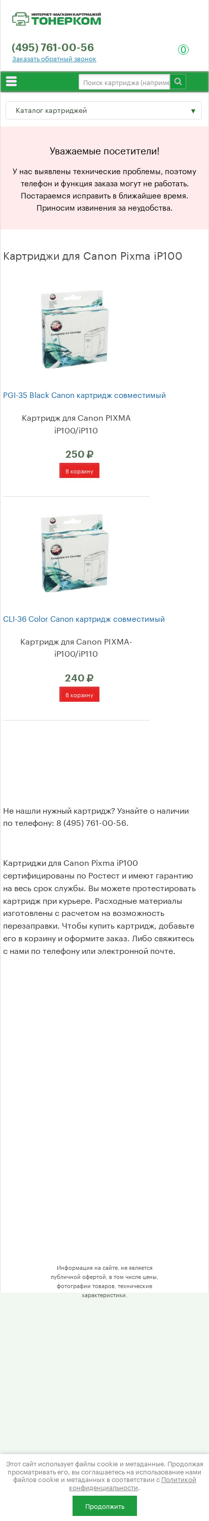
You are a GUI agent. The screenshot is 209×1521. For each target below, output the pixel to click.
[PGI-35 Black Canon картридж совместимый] (75, 327)
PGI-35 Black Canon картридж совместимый (84, 394)
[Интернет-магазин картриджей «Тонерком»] (56, 17)
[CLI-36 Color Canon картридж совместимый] (75, 551)
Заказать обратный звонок (54, 58)
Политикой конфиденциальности (132, 1482)
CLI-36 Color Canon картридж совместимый (84, 618)
